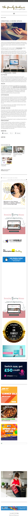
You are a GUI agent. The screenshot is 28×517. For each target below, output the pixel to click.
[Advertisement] (14, 279)
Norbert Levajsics (8, 72)
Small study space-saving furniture (19, 86)
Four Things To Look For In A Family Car (16, 179)
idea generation (19, 47)
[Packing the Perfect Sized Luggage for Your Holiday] (6, 149)
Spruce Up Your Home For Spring (10, 177)
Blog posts (6, 170)
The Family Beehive (7, 169)
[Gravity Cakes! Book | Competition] (6, 160)
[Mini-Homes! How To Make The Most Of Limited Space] (18, 149)
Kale (17, 513)
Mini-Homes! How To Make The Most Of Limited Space (18, 154)
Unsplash (14, 72)
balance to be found (5, 120)
